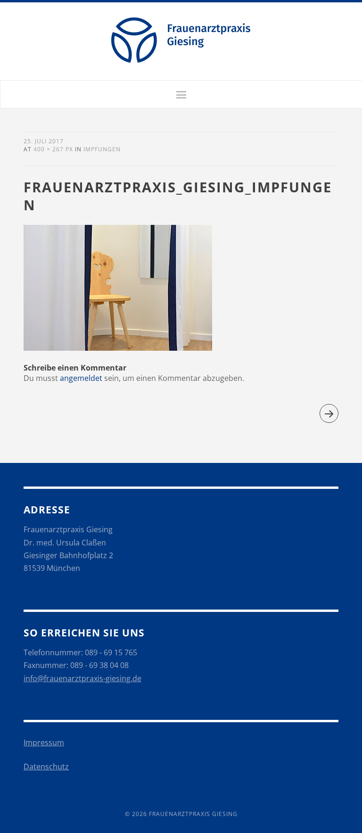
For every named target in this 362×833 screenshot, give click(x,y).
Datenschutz (46, 766)
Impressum (44, 742)
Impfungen (102, 149)
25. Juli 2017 (44, 141)
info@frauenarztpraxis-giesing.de (82, 678)
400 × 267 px (53, 149)
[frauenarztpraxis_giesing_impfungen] (118, 348)
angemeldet (81, 378)
